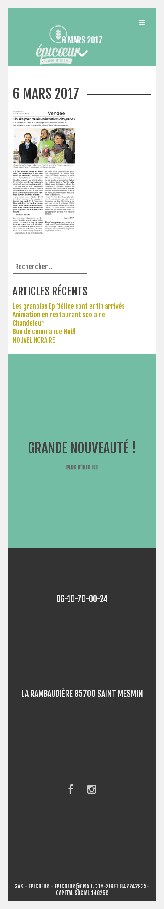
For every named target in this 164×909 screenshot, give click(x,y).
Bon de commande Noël (44, 331)
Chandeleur (28, 323)
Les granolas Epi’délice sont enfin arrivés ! (70, 306)
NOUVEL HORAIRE (34, 340)
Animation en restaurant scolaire (59, 315)
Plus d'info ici (82, 467)
